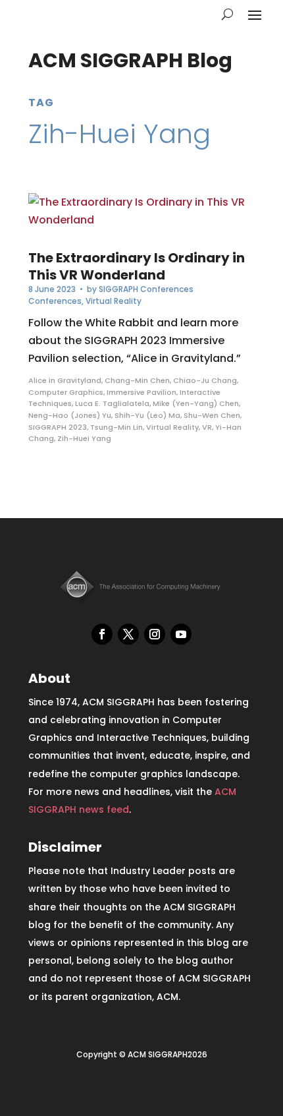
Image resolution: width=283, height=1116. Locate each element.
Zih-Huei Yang (84, 438)
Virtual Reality (114, 301)
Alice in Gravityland (64, 380)
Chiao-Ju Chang (205, 380)
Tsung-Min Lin (116, 427)
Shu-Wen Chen (212, 415)
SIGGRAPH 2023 (57, 427)
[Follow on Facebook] (102, 634)
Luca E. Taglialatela (112, 403)
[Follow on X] (128, 634)
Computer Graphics (65, 392)
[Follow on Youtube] (181, 634)
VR (207, 427)
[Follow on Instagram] (154, 634)
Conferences (55, 301)
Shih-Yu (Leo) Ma (147, 415)
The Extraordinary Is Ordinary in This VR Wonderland (136, 266)
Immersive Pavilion (141, 392)
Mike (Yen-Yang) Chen (196, 403)
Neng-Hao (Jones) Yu (69, 415)
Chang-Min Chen (137, 380)
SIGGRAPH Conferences (146, 289)
